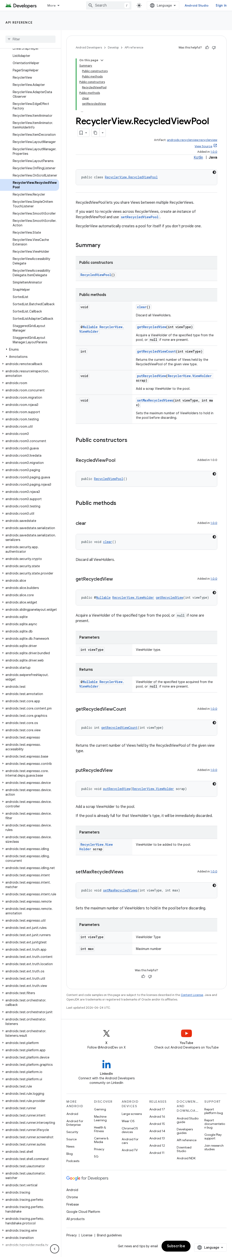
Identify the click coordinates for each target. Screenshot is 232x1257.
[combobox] (108, 5)
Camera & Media (101, 1140)
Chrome (72, 1197)
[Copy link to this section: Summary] (104, 245)
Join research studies (214, 1147)
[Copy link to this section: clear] (90, 523)
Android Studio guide (187, 1120)
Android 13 (157, 1138)
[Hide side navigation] (54, 1248)
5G (96, 1156)
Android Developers (89, 47)
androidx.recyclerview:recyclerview (192, 140)
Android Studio (197, 5)
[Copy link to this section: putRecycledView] (117, 770)
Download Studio (184, 1149)
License (86, 1235)
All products (75, 1219)
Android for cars (130, 1141)
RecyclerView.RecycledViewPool (131, 177)
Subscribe (176, 1246)
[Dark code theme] (214, 172)
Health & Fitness (100, 1129)
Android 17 (157, 1109)
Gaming (100, 1109)
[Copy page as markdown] (96, 133)
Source (71, 1139)
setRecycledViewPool (140, 217)
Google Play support (213, 1136)
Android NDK (186, 1158)
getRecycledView (151, 327)
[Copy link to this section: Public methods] (120, 503)
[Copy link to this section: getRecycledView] (117, 579)
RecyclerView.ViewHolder (190, 376)
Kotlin (198, 157)
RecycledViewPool (95, 275)
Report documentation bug (214, 1123)
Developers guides (185, 1131)
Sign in (221, 5)
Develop (113, 47)
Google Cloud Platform (83, 1212)
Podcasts (72, 1161)
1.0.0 (213, 152)
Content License (192, 995)
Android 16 (157, 1116)
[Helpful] (207, 47)
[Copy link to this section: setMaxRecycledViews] (128, 872)
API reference (19, 22)
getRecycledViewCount (156, 351)
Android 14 (157, 1131)
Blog (69, 1154)
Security (72, 1132)
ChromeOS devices (130, 1130)
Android (72, 1114)
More (51, 5)
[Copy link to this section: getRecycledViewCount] (130, 709)
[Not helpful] (213, 47)
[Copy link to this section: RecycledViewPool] (119, 460)
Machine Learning (100, 1118)
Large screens (132, 1114)
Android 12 (157, 1145)
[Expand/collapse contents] (102, 60)
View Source (203, 146)
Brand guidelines (109, 1235)
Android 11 (156, 1153)
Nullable (90, 327)
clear (142, 307)
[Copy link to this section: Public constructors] (131, 440)
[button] (29, 349)
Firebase (72, 1204)
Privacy (99, 1149)
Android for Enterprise (74, 1123)
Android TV (130, 1150)
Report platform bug (213, 1111)
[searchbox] (30, 39)
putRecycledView (151, 376)
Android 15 (157, 1124)
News (70, 1146)
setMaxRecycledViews (155, 400)
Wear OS (128, 1121)
